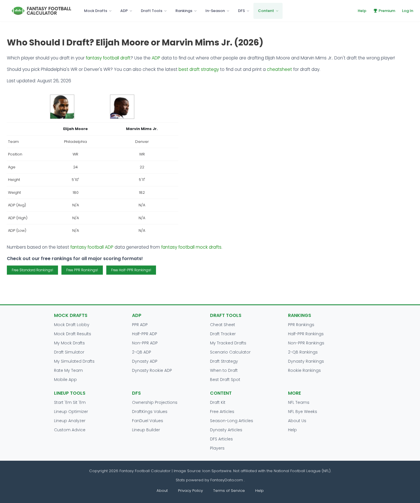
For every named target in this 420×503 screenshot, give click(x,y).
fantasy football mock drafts (191, 247)
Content (266, 10)
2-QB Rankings (303, 352)
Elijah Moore (75, 128)
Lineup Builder (146, 430)
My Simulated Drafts (74, 361)
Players (217, 448)
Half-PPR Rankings (306, 334)
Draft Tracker (223, 334)
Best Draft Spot (225, 379)
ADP (124, 10)
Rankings (183, 10)
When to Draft (224, 370)
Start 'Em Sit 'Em (70, 402)
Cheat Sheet (222, 325)
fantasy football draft (108, 58)
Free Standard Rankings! (32, 270)
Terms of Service (229, 490)
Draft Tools (151, 10)
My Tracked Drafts (228, 343)
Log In (407, 10)
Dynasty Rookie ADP (152, 370)
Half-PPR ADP (144, 334)
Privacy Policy (190, 490)
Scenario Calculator (230, 352)
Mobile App (65, 379)
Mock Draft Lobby (71, 325)
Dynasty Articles (226, 430)
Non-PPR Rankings (306, 343)
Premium (387, 10)
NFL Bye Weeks (302, 411)
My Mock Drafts (69, 343)
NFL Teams (298, 402)
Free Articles (222, 411)
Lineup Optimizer (71, 411)
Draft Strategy (224, 361)
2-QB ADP (141, 352)
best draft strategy (199, 69)
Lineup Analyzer (69, 421)
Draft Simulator (69, 352)
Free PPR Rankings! (82, 270)
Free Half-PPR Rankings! (131, 270)
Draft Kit (217, 402)
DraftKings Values (149, 411)
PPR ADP (140, 325)
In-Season (215, 10)
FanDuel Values (147, 421)
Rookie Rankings (304, 370)
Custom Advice (69, 430)
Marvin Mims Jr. (142, 128)
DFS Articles (221, 439)
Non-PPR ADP (145, 343)
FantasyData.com (227, 480)
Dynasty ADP (144, 361)
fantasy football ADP (91, 247)
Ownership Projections (154, 402)
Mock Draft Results (72, 334)
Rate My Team (68, 370)
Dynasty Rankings (306, 361)
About (162, 490)
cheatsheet (279, 69)
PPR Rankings (301, 325)
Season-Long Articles (231, 421)
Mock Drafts (95, 10)
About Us (297, 421)
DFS (241, 10)
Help (362, 10)
